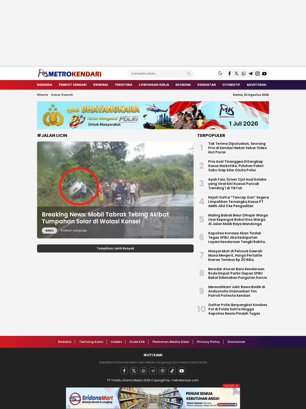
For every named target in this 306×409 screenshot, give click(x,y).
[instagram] (162, 370)
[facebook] (124, 370)
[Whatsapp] (143, 370)
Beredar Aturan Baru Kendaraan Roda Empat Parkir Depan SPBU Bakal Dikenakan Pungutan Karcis (237, 273)
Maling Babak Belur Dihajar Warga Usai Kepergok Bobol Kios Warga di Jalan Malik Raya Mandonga (238, 219)
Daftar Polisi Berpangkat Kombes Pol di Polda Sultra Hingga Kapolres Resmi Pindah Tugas (237, 309)
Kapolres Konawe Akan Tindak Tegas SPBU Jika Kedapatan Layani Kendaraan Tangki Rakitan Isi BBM (237, 239)
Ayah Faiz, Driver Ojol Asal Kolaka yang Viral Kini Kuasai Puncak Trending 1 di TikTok (237, 183)
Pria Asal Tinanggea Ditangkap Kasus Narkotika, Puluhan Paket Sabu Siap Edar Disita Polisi (236, 165)
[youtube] (181, 370)
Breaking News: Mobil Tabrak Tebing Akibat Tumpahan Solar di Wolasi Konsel (105, 217)
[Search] (188, 73)
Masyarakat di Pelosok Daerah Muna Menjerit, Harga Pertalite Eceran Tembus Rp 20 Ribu (235, 255)
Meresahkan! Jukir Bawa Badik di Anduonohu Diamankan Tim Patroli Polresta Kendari (236, 291)
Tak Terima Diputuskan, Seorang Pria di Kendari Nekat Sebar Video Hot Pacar (237, 148)
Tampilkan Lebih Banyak (115, 248)
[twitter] (133, 370)
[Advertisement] (143, 33)
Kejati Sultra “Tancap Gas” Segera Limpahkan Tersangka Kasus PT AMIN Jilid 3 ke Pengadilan (238, 201)
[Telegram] (153, 370)
